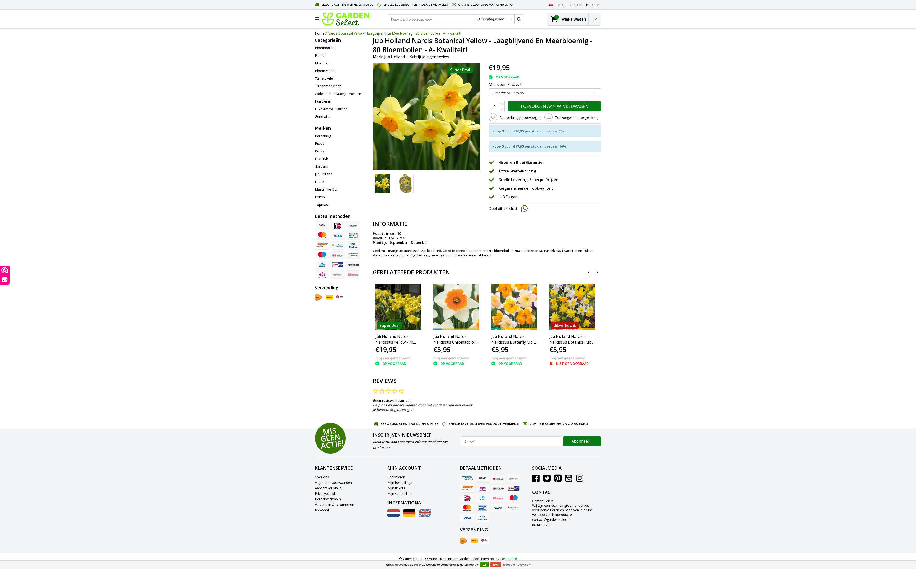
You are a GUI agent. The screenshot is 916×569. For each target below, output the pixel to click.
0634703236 (541, 525)
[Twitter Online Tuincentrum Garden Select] (547, 480)
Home (319, 33)
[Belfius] (337, 255)
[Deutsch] (409, 515)
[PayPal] (353, 225)
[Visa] (337, 235)
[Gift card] (353, 265)
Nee (496, 564)
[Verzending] (318, 297)
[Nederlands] (551, 4)
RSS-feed (322, 510)
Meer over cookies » (517, 564)
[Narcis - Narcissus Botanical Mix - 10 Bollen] (572, 307)
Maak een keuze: (505, 84)
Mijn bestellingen (400, 482)
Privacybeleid (325, 493)
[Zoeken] (519, 19)
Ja (484, 564)
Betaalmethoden (328, 499)
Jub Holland (394, 56)
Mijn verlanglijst (399, 493)
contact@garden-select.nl (551, 519)
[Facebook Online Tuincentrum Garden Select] (536, 480)
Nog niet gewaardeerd (393, 358)
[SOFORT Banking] (322, 245)
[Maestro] (322, 255)
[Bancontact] (353, 235)
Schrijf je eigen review (429, 56)
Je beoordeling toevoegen (393, 409)
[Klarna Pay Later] (353, 275)
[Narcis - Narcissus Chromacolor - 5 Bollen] (456, 307)
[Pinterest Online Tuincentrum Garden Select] (558, 480)
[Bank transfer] (322, 225)
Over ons (322, 477)
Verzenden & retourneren (334, 504)
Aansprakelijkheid (328, 488)
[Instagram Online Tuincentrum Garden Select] (579, 480)
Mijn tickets (396, 488)
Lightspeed (508, 558)
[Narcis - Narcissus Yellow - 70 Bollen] (398, 307)
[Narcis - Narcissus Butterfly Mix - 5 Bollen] (514, 307)
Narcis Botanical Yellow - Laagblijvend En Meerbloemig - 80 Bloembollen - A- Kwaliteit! (394, 33)
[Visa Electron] (353, 245)
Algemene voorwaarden (333, 482)
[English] (425, 515)
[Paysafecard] (337, 245)
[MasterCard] (322, 235)
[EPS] (322, 274)
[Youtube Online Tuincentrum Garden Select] (568, 480)
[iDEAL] (337, 225)
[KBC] (322, 265)
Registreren (396, 477)
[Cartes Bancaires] (337, 274)
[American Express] (353, 255)
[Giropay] (337, 265)
